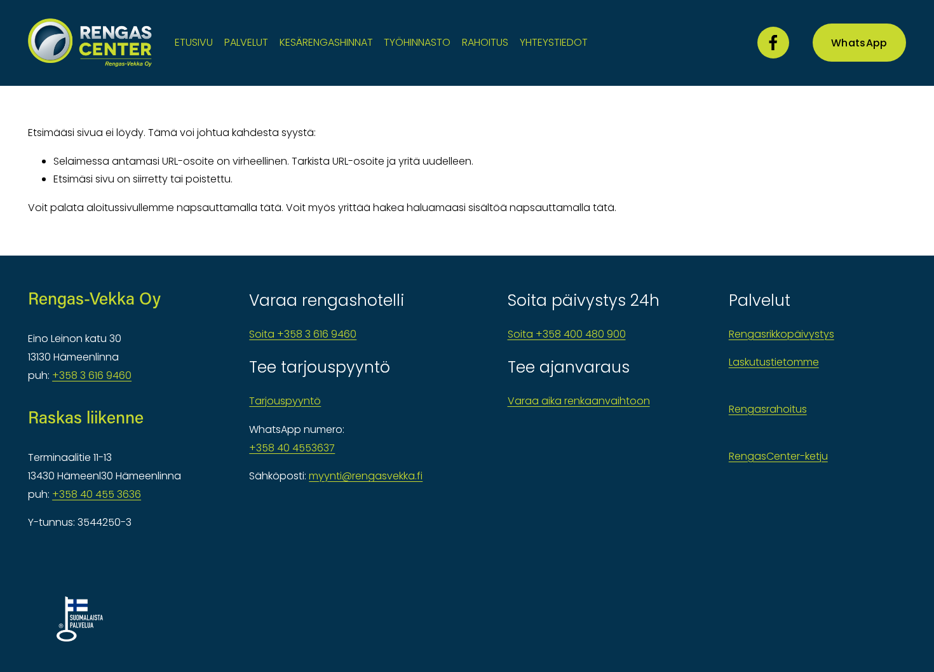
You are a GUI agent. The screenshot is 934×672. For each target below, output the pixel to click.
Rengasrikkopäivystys (781, 334)
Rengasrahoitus (768, 409)
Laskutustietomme (774, 362)
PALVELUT (246, 42)
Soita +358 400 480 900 (567, 334)
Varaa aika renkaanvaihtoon (579, 401)
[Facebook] (773, 42)
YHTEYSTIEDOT (554, 42)
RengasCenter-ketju (778, 456)
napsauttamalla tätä (229, 207)
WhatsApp (859, 43)
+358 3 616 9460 (92, 375)
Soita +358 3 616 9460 (302, 334)
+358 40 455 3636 (96, 494)
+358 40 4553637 (292, 448)
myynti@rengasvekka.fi (366, 476)
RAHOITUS (485, 42)
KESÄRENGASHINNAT (326, 42)
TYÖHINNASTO (417, 42)
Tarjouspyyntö (285, 401)
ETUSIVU (194, 42)
